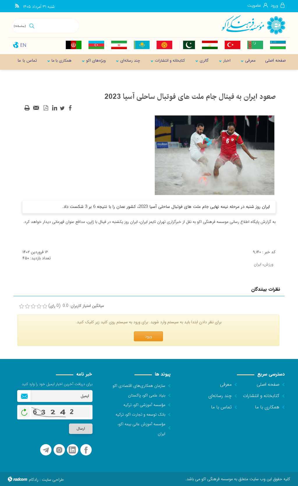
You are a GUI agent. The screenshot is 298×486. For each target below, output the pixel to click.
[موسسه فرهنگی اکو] (253, 24)
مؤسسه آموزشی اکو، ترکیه (144, 405)
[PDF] (45, 108)
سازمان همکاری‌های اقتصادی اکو (139, 386)
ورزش (268, 264)
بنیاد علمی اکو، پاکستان (146, 395)
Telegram (46, 450)
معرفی (226, 384)
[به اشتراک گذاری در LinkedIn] (54, 108)
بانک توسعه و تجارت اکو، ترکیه (140, 414)
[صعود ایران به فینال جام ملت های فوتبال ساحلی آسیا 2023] (214, 155)
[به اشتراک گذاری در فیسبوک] (70, 108)
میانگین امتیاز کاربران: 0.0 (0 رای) (76, 306)
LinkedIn (72, 450)
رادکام (33, 479)
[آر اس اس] (17, 6)
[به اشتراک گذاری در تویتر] (62, 108)
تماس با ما (221, 407)
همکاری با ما (267, 407)
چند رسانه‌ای (220, 395)
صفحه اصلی (268, 384)
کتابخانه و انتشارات (261, 395)
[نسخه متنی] (27, 108)
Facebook (86, 450)
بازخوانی (24, 410)
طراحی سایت (53, 479)
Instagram (59, 450)
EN (23, 45)
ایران (257, 264)
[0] (21, 306)
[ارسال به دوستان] (36, 108)
